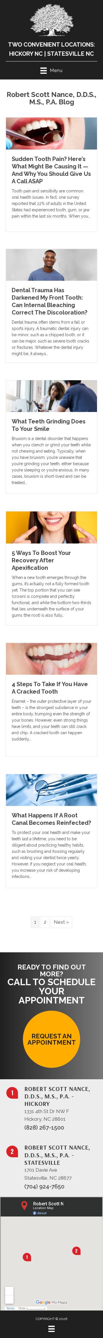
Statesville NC (70, 53)
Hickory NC (26, 53)
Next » (61, 922)
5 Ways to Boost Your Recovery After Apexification (41, 560)
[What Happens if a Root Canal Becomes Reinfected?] (51, 790)
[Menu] (51, 1329)
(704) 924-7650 (44, 1186)
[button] (51, 1039)
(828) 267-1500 (44, 1127)
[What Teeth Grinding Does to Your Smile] (51, 396)
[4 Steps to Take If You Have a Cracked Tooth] (51, 658)
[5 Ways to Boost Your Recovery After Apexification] (51, 527)
